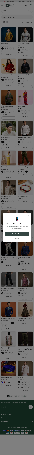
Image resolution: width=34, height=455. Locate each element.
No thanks (17, 238)
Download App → (17, 234)
